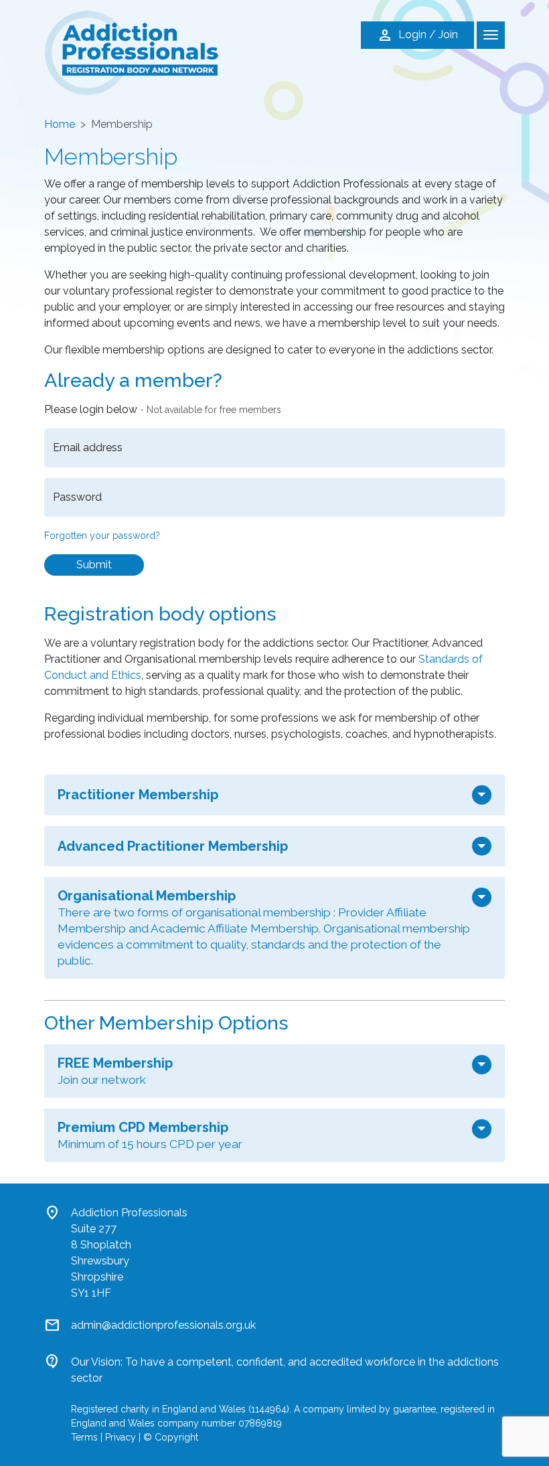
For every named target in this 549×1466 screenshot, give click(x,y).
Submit (94, 564)
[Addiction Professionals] (131, 52)
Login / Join (417, 35)
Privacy (120, 1437)
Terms (84, 1437)
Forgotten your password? (102, 535)
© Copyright (170, 1437)
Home (59, 124)
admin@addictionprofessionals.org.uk (163, 1325)
